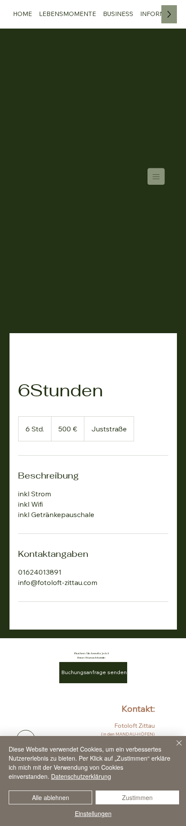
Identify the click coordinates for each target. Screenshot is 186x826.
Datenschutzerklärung (81, 776)
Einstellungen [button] (93, 813)
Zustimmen (137, 797)
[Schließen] (174, 748)
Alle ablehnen (50, 797)
